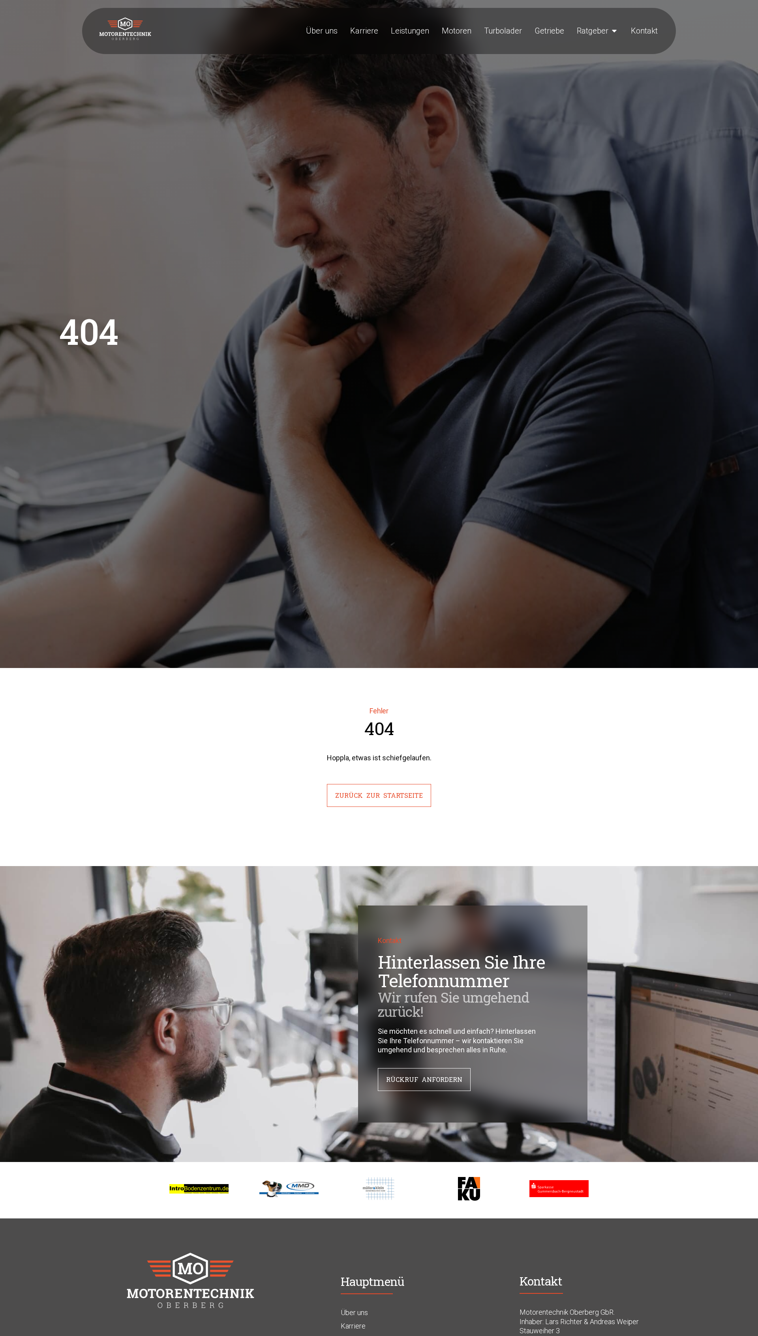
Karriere (353, 1326)
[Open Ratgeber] (614, 31)
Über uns (354, 1312)
